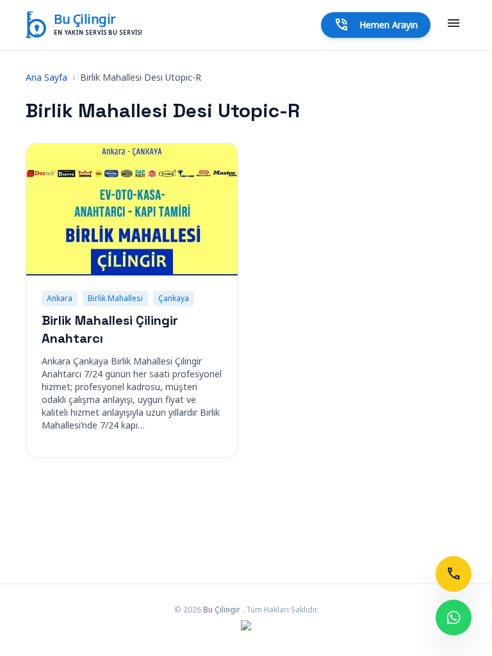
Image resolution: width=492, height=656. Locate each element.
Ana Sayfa (46, 77)
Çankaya (173, 298)
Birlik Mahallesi (115, 298)
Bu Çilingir (85, 19)
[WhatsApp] (454, 618)
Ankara (59, 298)
